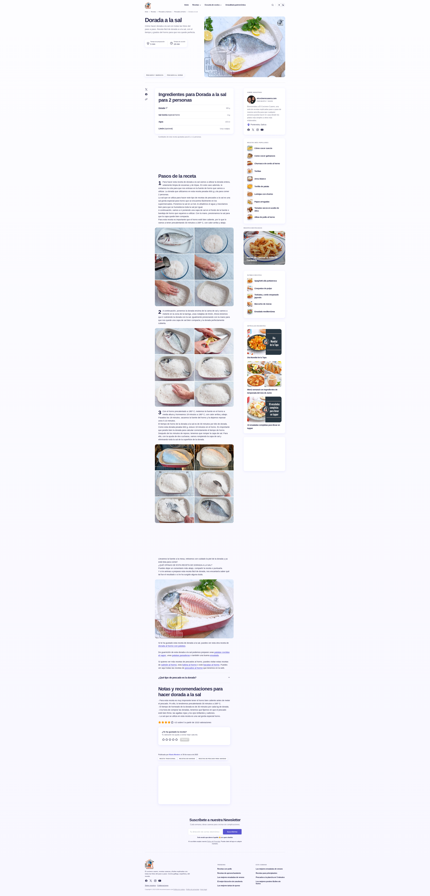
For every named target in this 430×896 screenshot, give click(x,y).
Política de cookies (179, 889)
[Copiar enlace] (146, 99)
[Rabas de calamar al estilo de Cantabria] (264, 248)
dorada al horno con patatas (171, 646)
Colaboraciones (162, 885)
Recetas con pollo (224, 869)
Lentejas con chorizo (263, 194)
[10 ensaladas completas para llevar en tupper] (264, 409)
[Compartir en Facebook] (146, 94)
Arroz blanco (260, 179)
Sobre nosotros (150, 885)
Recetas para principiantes (266, 873)
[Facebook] (248, 129)
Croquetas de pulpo (263, 288)
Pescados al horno (175, 75)
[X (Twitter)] (253, 129)
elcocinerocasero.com (267, 98)
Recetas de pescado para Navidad (212, 758)
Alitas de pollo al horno (264, 217)
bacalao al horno (211, 665)
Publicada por (169, 754)
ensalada (214, 655)
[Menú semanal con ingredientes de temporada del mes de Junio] (264, 374)
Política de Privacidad (213, 841)
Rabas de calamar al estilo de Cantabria (262, 258)
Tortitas (257, 171)
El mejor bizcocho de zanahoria (229, 881)
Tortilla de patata (261, 186)
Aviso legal (203, 889)
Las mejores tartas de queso (228, 886)
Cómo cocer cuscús (263, 148)
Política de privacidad (192, 889)
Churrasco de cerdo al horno (267, 163)
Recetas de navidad (187, 758)
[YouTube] (262, 129)
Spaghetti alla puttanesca (265, 281)
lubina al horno (189, 665)
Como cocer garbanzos (264, 156)
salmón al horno (169, 665)
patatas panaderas (181, 655)
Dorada (162, 108)
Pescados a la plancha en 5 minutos (270, 877)
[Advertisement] (194, 785)
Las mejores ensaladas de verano (230, 877)
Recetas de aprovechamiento (229, 873)
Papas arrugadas (261, 202)
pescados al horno (194, 668)
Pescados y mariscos (154, 75)
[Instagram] (257, 129)
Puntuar (185, 739)
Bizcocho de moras (263, 304)
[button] (273, 5)
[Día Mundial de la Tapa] (264, 342)
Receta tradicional (168, 758)
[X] (151, 880)
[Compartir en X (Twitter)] (146, 89)
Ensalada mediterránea (264, 311)
